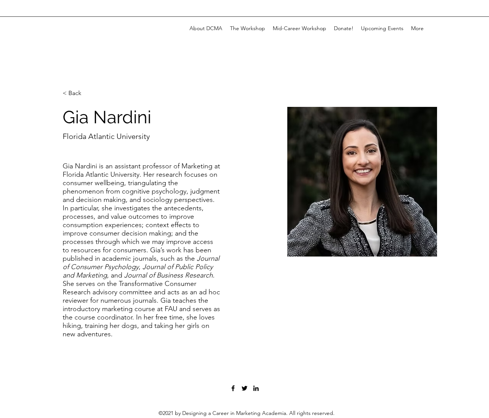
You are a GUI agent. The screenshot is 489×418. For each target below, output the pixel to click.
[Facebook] (233, 388)
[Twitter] (244, 388)
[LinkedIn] (256, 388)
